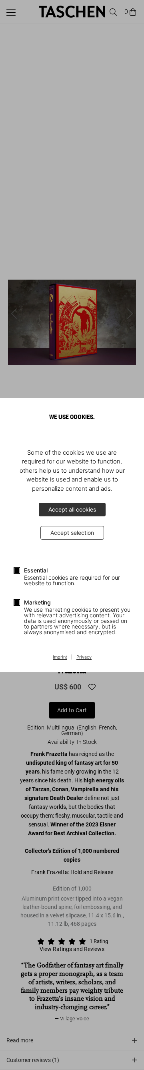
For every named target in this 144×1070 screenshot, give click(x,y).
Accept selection (72, 532)
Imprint (60, 657)
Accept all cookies (72, 509)
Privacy (84, 657)
